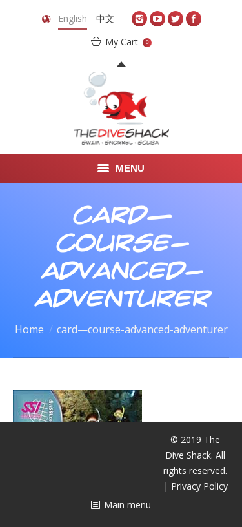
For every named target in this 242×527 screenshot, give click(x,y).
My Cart (126, 42)
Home (29, 329)
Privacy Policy (199, 486)
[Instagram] (139, 18)
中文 (105, 18)
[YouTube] (157, 18)
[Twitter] (175, 18)
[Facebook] (193, 18)
